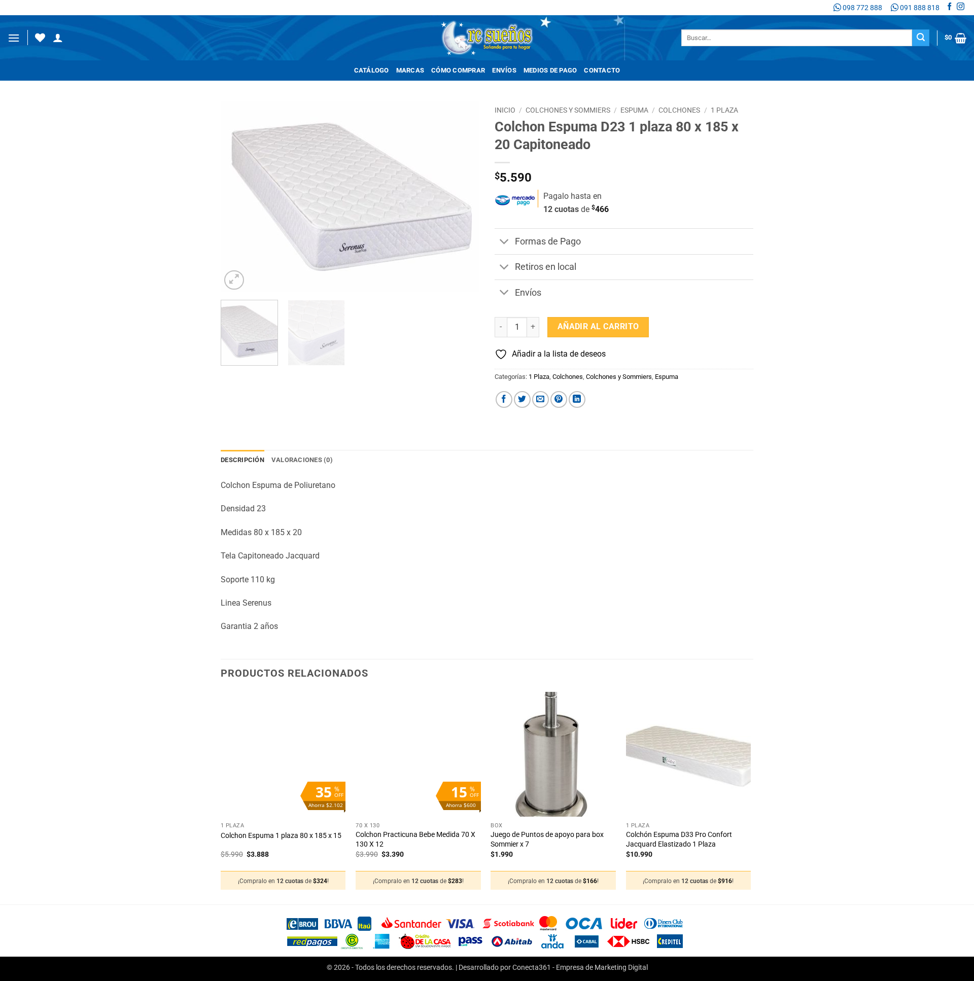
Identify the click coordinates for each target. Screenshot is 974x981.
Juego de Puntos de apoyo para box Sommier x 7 (547, 839)
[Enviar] (920, 38)
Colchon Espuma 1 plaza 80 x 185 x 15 (281, 835)
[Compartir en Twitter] (522, 399)
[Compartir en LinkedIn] (577, 399)
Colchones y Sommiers (568, 110)
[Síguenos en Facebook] (949, 7)
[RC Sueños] (487, 37)
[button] (14, 37)
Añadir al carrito (598, 326)
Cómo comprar (458, 70)
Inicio (505, 110)
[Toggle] (504, 243)
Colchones (679, 110)
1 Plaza (724, 110)
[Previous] (238, 197)
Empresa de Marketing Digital (602, 967)
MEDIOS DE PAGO (550, 70)
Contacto (602, 70)
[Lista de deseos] (40, 37)
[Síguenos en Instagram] (960, 7)
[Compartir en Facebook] (504, 399)
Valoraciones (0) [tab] (302, 460)
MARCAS (410, 70)
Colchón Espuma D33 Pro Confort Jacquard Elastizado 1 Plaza (679, 839)
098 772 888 (861, 8)
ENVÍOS (504, 70)
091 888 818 (919, 8)
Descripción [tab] (242, 460)
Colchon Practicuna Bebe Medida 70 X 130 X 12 (415, 839)
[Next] (462, 197)
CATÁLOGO (371, 70)
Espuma (634, 110)
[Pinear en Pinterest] (558, 399)
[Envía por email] (540, 399)
